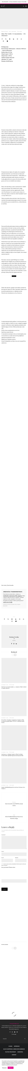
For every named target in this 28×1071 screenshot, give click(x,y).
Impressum (16, 1046)
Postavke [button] (4, 1067)
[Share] (13, 39)
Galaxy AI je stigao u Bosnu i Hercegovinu (14, 996)
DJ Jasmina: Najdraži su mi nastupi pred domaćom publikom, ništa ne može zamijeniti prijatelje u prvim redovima (13, 1003)
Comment (3, 834)
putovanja (13, 31)
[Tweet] (5, 39)
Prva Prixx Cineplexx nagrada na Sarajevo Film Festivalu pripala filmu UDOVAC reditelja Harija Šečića (12, 721)
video (15, 277)
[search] (24, 1038)
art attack (11, 277)
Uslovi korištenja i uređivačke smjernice (14, 1049)
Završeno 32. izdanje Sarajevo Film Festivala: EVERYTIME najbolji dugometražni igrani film (12, 755)
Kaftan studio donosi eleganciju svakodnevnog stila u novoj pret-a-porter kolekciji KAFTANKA (13, 970)
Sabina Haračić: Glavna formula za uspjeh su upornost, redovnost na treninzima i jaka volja (16, 989)
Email (2, 857)
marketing (20, 1051)
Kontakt (14, 1054)
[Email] (17, 39)
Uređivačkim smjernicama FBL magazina (12, 595)
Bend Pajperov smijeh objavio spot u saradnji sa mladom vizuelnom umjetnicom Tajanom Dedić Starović (17, 281)
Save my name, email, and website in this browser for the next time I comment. (13, 864)
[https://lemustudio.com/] (13, 938)
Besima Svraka (4, 31)
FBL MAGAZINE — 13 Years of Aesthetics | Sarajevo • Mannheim (14, 1)
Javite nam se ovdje (7, 602)
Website (16, 857)
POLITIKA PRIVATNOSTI (10, 1051)
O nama (10, 1046)
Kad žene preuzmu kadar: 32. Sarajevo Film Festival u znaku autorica (13, 687)
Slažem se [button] (11, 1067)
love (10, 31)
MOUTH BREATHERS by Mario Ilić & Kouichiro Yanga (14, 816)
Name (2, 851)
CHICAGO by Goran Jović (14, 982)
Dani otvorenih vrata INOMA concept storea (14, 804)
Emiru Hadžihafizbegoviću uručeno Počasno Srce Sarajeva (13, 788)
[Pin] (9, 39)
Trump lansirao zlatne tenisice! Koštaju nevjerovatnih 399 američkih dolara (17, 975)
